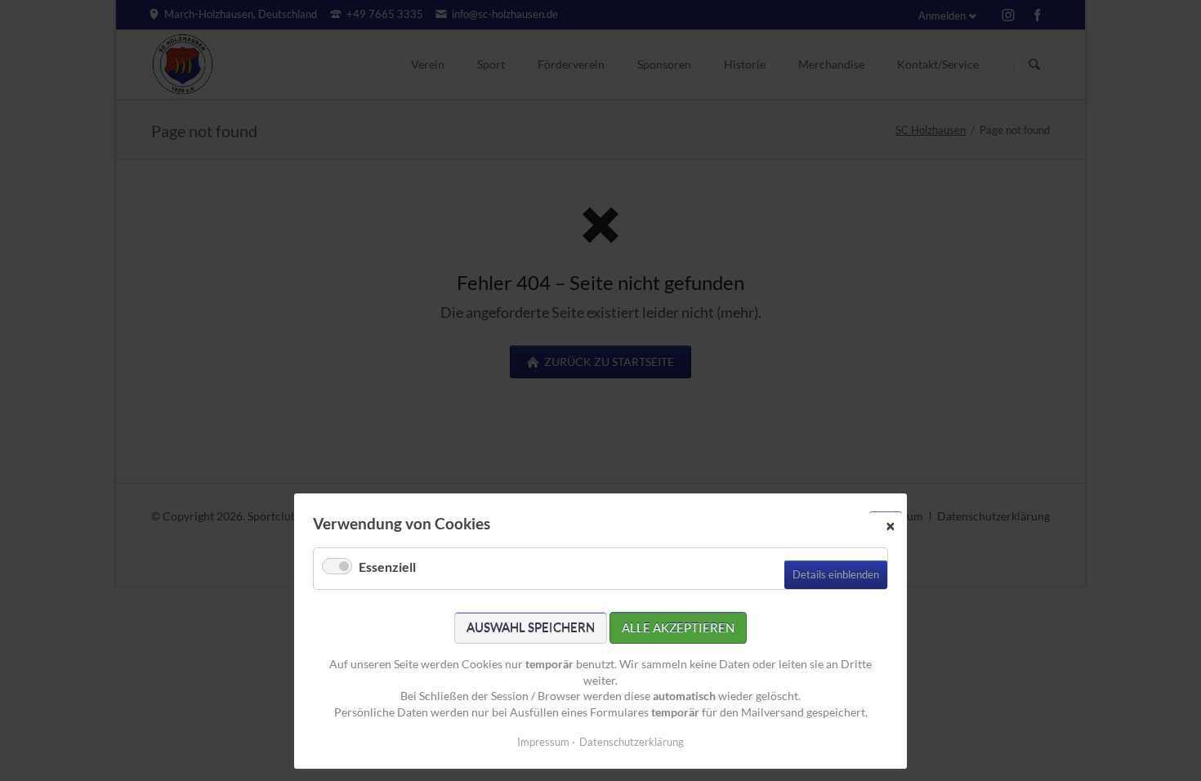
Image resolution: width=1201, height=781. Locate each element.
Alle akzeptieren (678, 627)
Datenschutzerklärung (631, 741)
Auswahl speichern (531, 627)
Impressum (543, 741)
